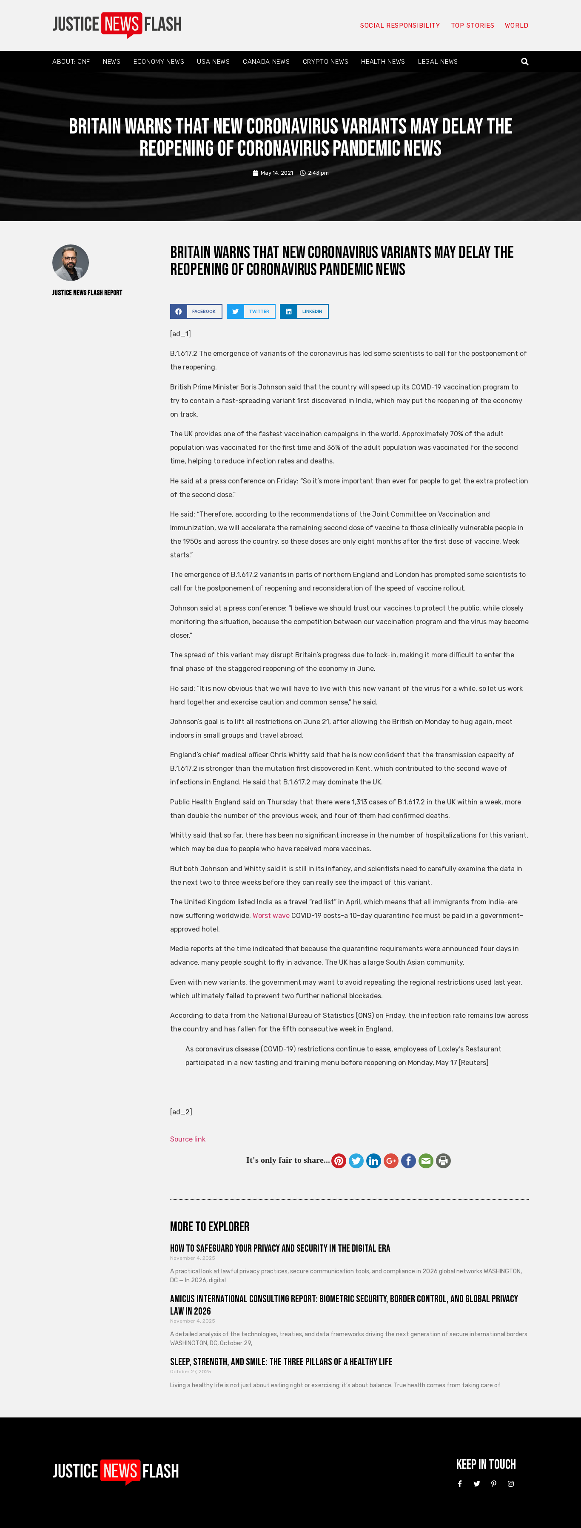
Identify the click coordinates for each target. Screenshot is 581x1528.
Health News (383, 61)
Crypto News (326, 61)
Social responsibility (400, 25)
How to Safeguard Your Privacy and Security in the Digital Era (280, 1248)
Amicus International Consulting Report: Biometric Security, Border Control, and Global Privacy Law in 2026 (344, 1305)
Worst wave (271, 916)
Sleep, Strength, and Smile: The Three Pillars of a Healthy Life (281, 1362)
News (112, 61)
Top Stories (473, 25)
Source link (187, 1139)
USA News (213, 61)
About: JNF (71, 61)
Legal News (438, 61)
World (517, 25)
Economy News (159, 61)
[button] (525, 61)
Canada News (266, 61)
